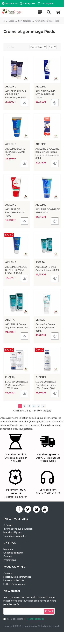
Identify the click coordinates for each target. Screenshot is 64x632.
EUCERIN (10, 377)
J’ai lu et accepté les (25, 618)
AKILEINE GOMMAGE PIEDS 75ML (47, 211)
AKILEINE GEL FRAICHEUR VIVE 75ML (15, 212)
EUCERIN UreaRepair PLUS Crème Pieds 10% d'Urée (16, 384)
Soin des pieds (24, 20)
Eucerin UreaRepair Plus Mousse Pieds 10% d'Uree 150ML (45, 384)
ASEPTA (40, 262)
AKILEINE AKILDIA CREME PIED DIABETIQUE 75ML (16, 94)
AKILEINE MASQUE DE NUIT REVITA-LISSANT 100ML (16, 269)
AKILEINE (10, 86)
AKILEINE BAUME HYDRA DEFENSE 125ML (45, 94)
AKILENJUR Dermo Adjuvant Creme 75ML (17, 326)
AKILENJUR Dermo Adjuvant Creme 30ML (47, 268)
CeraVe (40, 319)
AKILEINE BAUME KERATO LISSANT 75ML (15, 151)
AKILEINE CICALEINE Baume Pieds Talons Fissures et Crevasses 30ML (47, 153)
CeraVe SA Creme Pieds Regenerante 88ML (45, 327)
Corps (11, 20)
